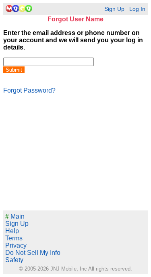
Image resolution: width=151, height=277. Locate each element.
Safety (14, 259)
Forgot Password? (29, 90)
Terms (14, 238)
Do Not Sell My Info (32, 252)
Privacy (16, 245)
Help (12, 230)
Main (15, 216)
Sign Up (114, 9)
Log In (137, 9)
